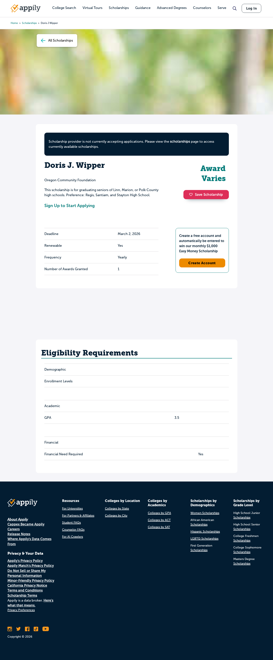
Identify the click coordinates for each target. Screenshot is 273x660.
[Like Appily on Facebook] (27, 629)
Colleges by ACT (159, 520)
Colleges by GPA (159, 513)
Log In (251, 8)
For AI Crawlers (72, 536)
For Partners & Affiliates (78, 515)
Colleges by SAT (159, 527)
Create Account (202, 263)
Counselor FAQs (73, 529)
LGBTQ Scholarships (204, 538)
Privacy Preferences (21, 610)
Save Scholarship (209, 194)
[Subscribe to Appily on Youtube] (45, 629)
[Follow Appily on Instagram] (9, 629)
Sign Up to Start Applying (69, 205)
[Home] (26, 8)
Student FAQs (71, 522)
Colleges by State (117, 508)
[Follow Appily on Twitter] (18, 629)
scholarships (180, 141)
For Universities (72, 508)
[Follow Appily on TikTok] (36, 629)
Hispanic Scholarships (205, 531)
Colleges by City (116, 515)
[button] (192, 194)
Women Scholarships (204, 513)
